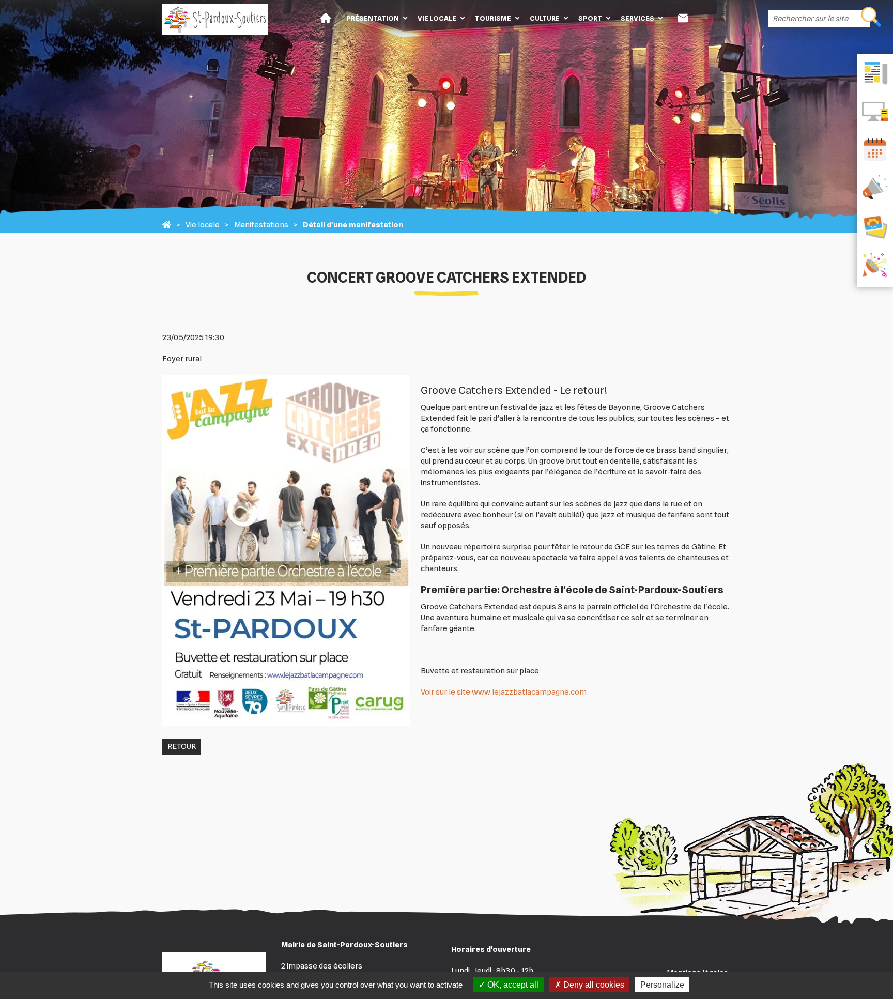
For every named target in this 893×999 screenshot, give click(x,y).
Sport (590, 18)
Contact (683, 18)
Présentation (372, 18)
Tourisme (493, 18)
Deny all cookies (592, 984)
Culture (545, 18)
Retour (181, 746)
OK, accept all (511, 984)
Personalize (662, 984)
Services (637, 18)
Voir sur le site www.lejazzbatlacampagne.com (504, 692)
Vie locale (437, 18)
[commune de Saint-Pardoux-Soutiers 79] (166, 224)
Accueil (325, 18)
